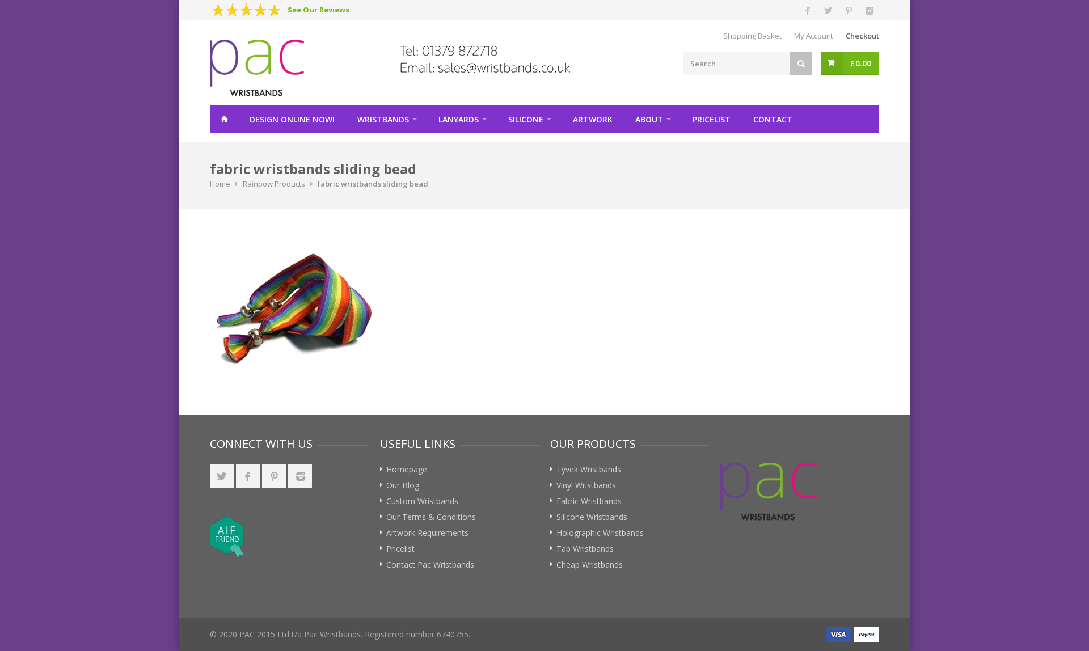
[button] (308, 536)
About (649, 119)
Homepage (406, 469)
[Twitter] (828, 10)
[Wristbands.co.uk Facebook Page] (248, 476)
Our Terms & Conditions (431, 516)
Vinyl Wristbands (586, 485)
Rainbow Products (274, 184)
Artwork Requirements (427, 532)
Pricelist (712, 119)
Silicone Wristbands (591, 516)
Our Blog (402, 485)
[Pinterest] (848, 10)
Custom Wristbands (422, 501)
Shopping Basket (752, 36)
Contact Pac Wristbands (430, 564)
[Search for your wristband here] (801, 63)
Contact (772, 119)
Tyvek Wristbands (588, 469)
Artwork (593, 119)
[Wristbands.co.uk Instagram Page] (300, 476)
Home (224, 119)
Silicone (525, 119)
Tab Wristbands (585, 548)
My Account (813, 36)
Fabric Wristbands (589, 501)
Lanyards (458, 119)
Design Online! (292, 119)
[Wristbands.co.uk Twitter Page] (222, 476)
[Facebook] (807, 10)
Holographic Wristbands (600, 532)
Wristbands (383, 119)
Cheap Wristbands (589, 564)
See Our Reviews (318, 10)
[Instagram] (869, 10)
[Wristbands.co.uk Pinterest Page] (274, 476)
